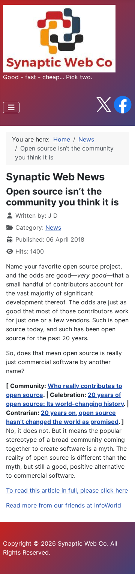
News (53, 227)
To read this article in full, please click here (67, 490)
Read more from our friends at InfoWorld (63, 505)
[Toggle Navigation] (11, 107)
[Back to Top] (122, 560)
